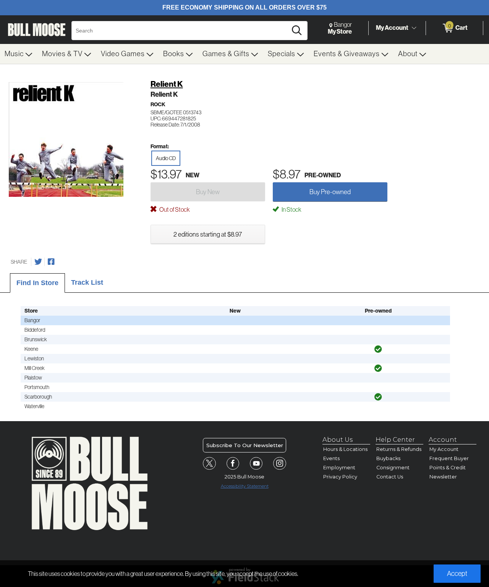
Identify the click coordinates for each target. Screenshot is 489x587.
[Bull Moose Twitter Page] (209, 463)
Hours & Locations (345, 449)
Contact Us (389, 477)
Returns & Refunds (398, 449)
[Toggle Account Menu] (413, 28)
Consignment (393, 467)
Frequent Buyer (449, 458)
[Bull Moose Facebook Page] (233, 463)
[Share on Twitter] (38, 262)
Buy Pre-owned (330, 192)
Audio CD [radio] (166, 158)
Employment (339, 467)
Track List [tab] (87, 282)
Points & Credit (447, 467)
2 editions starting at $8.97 (207, 234)
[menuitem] (18, 54)
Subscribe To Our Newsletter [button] (244, 445)
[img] (378, 349)
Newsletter (443, 477)
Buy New (208, 192)
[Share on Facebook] (51, 262)
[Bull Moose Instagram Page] (279, 463)
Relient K (167, 84)
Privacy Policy (340, 477)
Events (331, 458)
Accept (457, 573)
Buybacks (388, 458)
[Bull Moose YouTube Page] (256, 463)
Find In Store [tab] (37, 283)
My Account (392, 27)
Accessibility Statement (245, 486)
